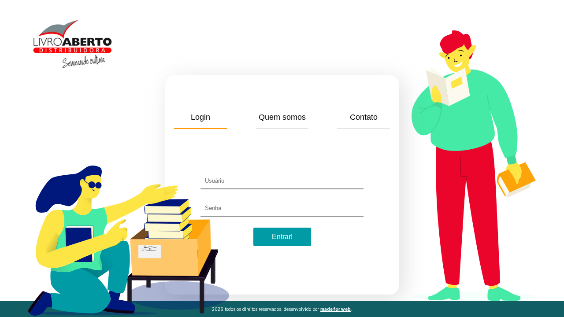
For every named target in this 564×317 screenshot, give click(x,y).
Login (200, 117)
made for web (335, 309)
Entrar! (282, 236)
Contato (364, 117)
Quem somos (282, 117)
